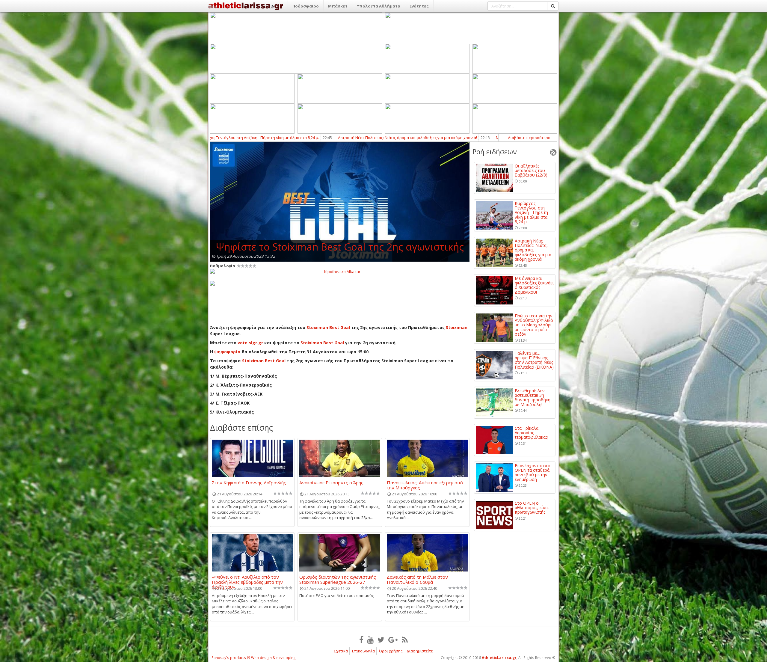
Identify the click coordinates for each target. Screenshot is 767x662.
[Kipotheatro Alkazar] (339, 271)
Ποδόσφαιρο (305, 6)
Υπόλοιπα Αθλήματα (378, 6)
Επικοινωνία (363, 651)
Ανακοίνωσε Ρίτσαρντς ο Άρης (331, 482)
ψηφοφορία (227, 352)
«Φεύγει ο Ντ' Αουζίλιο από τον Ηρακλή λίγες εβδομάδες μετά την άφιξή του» (247, 579)
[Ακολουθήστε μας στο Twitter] (381, 639)
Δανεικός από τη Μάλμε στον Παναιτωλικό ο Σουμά (417, 579)
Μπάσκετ (338, 6)
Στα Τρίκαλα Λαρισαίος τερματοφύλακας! (531, 433)
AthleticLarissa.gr (499, 657)
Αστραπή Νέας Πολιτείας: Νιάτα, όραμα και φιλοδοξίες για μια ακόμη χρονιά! (342, 137)
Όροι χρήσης (390, 651)
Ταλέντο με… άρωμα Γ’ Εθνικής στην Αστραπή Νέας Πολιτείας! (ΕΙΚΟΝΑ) (534, 360)
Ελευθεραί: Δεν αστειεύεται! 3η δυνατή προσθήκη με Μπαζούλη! (532, 397)
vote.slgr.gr (250, 343)
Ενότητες (419, 6)
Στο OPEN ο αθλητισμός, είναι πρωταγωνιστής (532, 508)
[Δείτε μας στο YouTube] (370, 639)
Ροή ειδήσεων (494, 151)
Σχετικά (341, 651)
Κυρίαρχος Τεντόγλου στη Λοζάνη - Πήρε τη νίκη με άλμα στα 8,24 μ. (531, 212)
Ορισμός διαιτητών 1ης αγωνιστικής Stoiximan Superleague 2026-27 (337, 579)
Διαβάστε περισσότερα (529, 137)
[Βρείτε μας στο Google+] (393, 639)
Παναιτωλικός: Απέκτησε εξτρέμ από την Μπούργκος (425, 485)
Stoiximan (456, 327)
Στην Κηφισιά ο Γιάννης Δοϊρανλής (249, 482)
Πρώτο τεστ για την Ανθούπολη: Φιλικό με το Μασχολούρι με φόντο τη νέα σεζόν (534, 325)
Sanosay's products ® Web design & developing (254, 657)
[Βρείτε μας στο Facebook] (361, 639)
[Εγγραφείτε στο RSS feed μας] (405, 639)
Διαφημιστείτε (420, 651)
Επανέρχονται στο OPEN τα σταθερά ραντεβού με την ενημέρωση (532, 472)
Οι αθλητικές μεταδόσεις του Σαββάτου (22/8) (531, 170)
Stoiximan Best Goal (327, 327)
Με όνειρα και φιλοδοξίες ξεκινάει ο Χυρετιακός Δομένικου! (485, 137)
